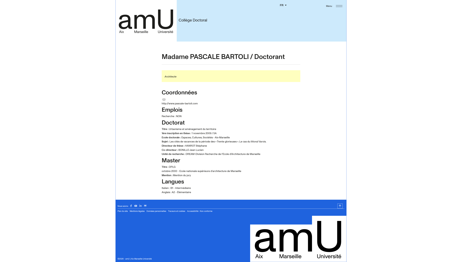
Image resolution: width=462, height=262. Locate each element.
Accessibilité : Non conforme (199, 211)
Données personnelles (156, 211)
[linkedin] (140, 206)
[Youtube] (135, 206)
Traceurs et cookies (176, 211)
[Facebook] (131, 206)
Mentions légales (137, 211)
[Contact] (145, 206)
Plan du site (123, 211)
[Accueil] (146, 20)
